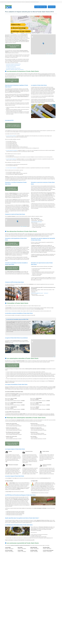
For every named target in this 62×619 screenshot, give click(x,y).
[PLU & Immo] (8, 7)
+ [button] (32, 35)
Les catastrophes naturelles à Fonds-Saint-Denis (13, 68)
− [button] (32, 37)
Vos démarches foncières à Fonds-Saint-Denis (13, 65)
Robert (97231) (20, 547)
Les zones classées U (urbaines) (11, 135)
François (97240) (20, 550)
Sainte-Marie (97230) (46, 547)
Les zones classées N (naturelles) (11, 167)
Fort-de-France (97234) (8, 550)
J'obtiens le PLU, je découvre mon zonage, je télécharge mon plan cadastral (31, 25)
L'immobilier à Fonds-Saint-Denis (11, 66)
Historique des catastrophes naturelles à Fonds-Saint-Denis (15, 69)
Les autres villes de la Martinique (48, 550)
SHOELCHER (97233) (33, 547)
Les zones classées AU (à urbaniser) (11, 150)
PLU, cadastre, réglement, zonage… (40, 6)
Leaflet (47, 53)
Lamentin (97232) (8, 547)
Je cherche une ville (52, 6)
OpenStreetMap (50, 53)
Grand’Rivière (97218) (33, 550)
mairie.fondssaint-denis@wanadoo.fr (36, 221)
